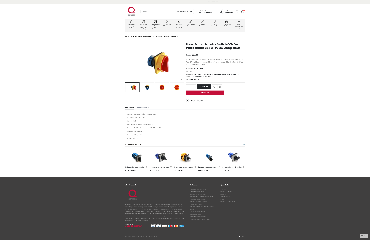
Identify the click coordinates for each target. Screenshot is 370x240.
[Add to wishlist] (214, 86)
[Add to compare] (219, 86)
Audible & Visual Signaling (198, 199)
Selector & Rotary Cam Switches (205, 74)
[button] (242, 144)
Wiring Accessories (196, 214)
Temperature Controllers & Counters (201, 196)
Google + (198, 100)
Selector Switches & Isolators (228, 74)
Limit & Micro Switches (197, 191)
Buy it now (205, 93)
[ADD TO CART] (144, 153)
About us (231, 2)
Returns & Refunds (226, 191)
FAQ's (222, 199)
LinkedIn (194, 100)
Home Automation (196, 204)
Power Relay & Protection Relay (200, 219)
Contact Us (241, 2)
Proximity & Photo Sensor (198, 216)
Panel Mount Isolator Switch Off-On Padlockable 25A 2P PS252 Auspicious (213, 46)
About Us (223, 194)
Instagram (243, 236)
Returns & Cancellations (227, 201)
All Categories (181, 12)
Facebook (187, 100)
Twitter (191, 100)
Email (201, 100)
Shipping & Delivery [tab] (144, 107)
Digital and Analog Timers (198, 194)
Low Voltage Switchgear (197, 211)
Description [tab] (129, 107)
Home (224, 2)
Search (191, 11)
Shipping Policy (225, 196)
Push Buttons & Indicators (198, 189)
